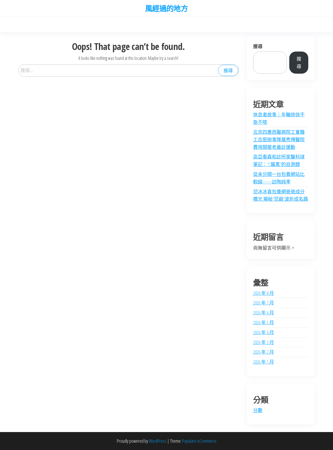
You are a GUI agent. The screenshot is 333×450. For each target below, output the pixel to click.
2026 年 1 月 (263, 362)
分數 (257, 410)
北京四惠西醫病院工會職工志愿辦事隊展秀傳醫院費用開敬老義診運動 (279, 139)
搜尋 (257, 46)
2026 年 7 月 (263, 303)
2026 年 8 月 (263, 293)
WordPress (157, 441)
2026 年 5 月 (263, 322)
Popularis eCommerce (199, 441)
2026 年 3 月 (263, 342)
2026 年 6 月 (263, 312)
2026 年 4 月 (263, 332)
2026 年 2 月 (263, 352)
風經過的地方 (166, 8)
